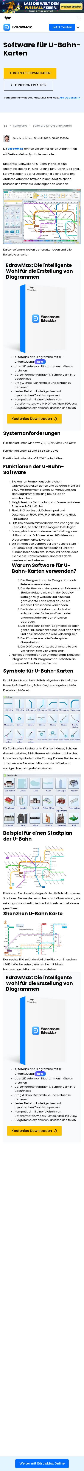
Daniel (38, 138)
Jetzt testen (62, 27)
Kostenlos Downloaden (29, 73)
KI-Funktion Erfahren (29, 85)
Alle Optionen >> (69, 97)
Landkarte (20, 125)
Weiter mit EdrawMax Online (42, 1463)
